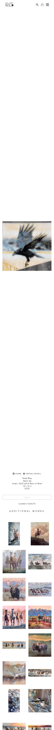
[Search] (37, 4)
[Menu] (47, 4)
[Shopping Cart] (42, 4)
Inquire (27, 497)
